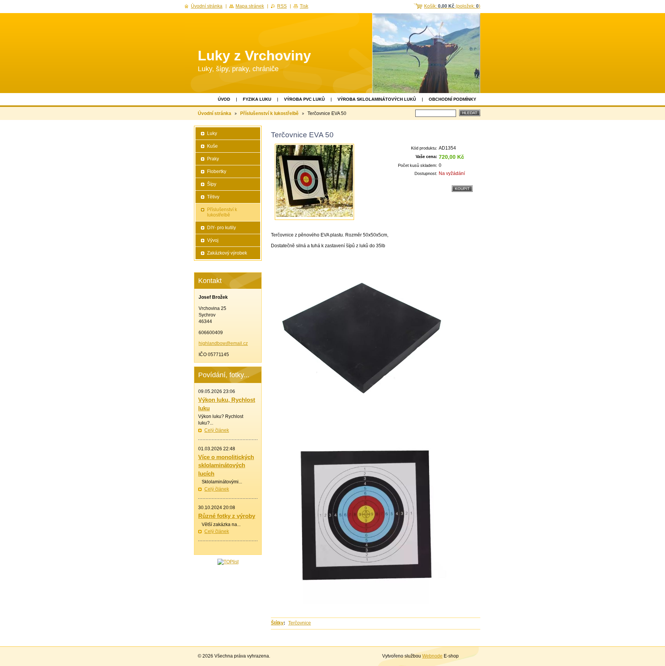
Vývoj (213, 240)
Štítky (277, 623)
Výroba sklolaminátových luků (377, 99)
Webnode (432, 656)
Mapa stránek (250, 6)
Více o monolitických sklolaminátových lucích (226, 465)
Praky (213, 159)
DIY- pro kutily (221, 227)
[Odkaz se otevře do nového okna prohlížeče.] (314, 182)
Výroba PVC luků (304, 99)
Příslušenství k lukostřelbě (269, 113)
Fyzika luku (257, 99)
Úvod (224, 99)
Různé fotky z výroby (226, 516)
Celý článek (216, 430)
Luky (212, 133)
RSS (282, 6)
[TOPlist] (228, 561)
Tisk (304, 6)
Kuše (212, 146)
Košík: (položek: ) (452, 6)
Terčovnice (299, 623)
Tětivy (213, 197)
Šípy (211, 184)
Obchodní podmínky (452, 99)
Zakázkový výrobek (227, 253)
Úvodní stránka (214, 113)
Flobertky (216, 171)
